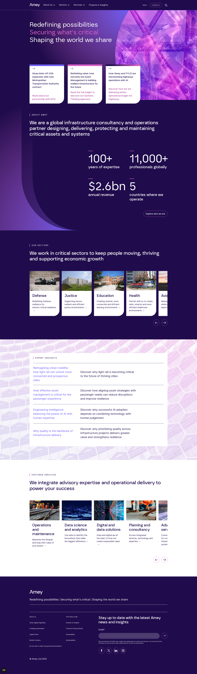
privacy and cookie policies (136, 643)
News (145, 5)
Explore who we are (155, 214)
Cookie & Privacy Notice (74, 628)
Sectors (63, 5)
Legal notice (34, 634)
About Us (33, 617)
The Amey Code (72, 617)
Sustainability (70, 640)
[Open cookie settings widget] (4, 670)
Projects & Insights (98, 5)
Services (78, 5)
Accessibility (70, 634)
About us (47, 5)
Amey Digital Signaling (37, 623)
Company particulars (37, 628)
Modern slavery (35, 640)
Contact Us (156, 5)
